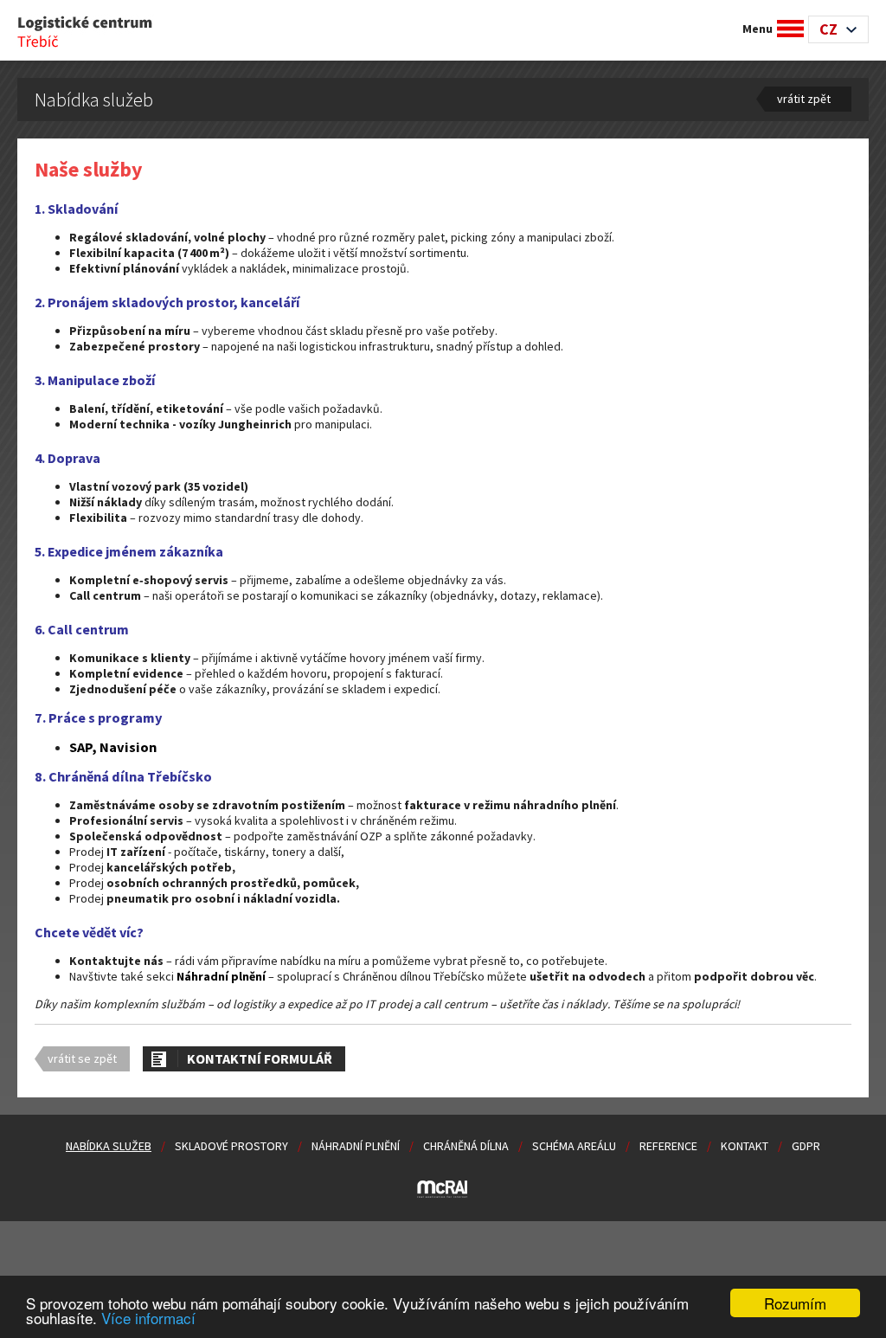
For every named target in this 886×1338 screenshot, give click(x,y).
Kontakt (744, 1146)
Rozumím (795, 1303)
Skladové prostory (231, 1146)
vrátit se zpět (82, 1058)
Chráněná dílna (466, 1146)
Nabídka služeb (108, 1146)
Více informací (148, 1317)
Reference (668, 1146)
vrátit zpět (804, 98)
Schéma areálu (574, 1146)
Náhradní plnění (355, 1146)
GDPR (806, 1146)
